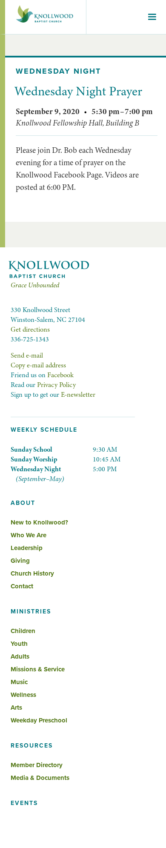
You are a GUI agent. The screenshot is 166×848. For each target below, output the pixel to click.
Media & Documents (40, 778)
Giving (20, 560)
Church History (32, 573)
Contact (22, 586)
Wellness (23, 695)
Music (19, 682)
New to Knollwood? (39, 522)
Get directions (30, 329)
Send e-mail (27, 355)
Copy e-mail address (38, 365)
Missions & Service (38, 669)
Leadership (27, 548)
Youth (19, 643)
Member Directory (37, 765)
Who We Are (28, 535)
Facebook (60, 375)
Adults (20, 656)
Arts (16, 707)
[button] (152, 17)
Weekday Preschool (39, 720)
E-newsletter (78, 394)
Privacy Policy (56, 385)
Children (23, 631)
